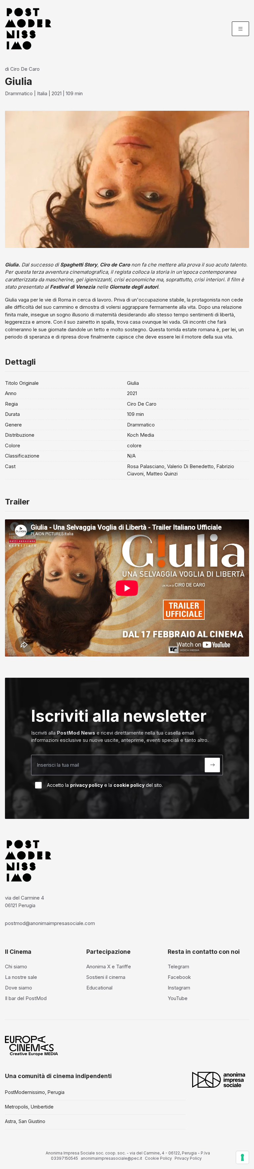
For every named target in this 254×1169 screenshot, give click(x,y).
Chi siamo (16, 966)
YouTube (178, 998)
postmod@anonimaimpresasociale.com (50, 923)
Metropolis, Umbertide (29, 1106)
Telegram (178, 966)
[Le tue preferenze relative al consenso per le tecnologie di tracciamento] (242, 1157)
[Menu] (240, 28)
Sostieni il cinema (105, 977)
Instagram (179, 988)
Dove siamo (18, 988)
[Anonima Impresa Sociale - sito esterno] (218, 1080)
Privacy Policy (188, 1158)
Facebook (179, 977)
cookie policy (129, 785)
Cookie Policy (158, 1158)
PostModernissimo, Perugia (34, 1092)
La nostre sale (21, 977)
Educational (99, 988)
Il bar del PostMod (26, 998)
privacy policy (86, 785)
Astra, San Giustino (25, 1121)
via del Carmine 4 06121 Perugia (24, 901)
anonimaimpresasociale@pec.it (111, 1158)
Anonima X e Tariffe (108, 966)
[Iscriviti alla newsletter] (212, 765)
